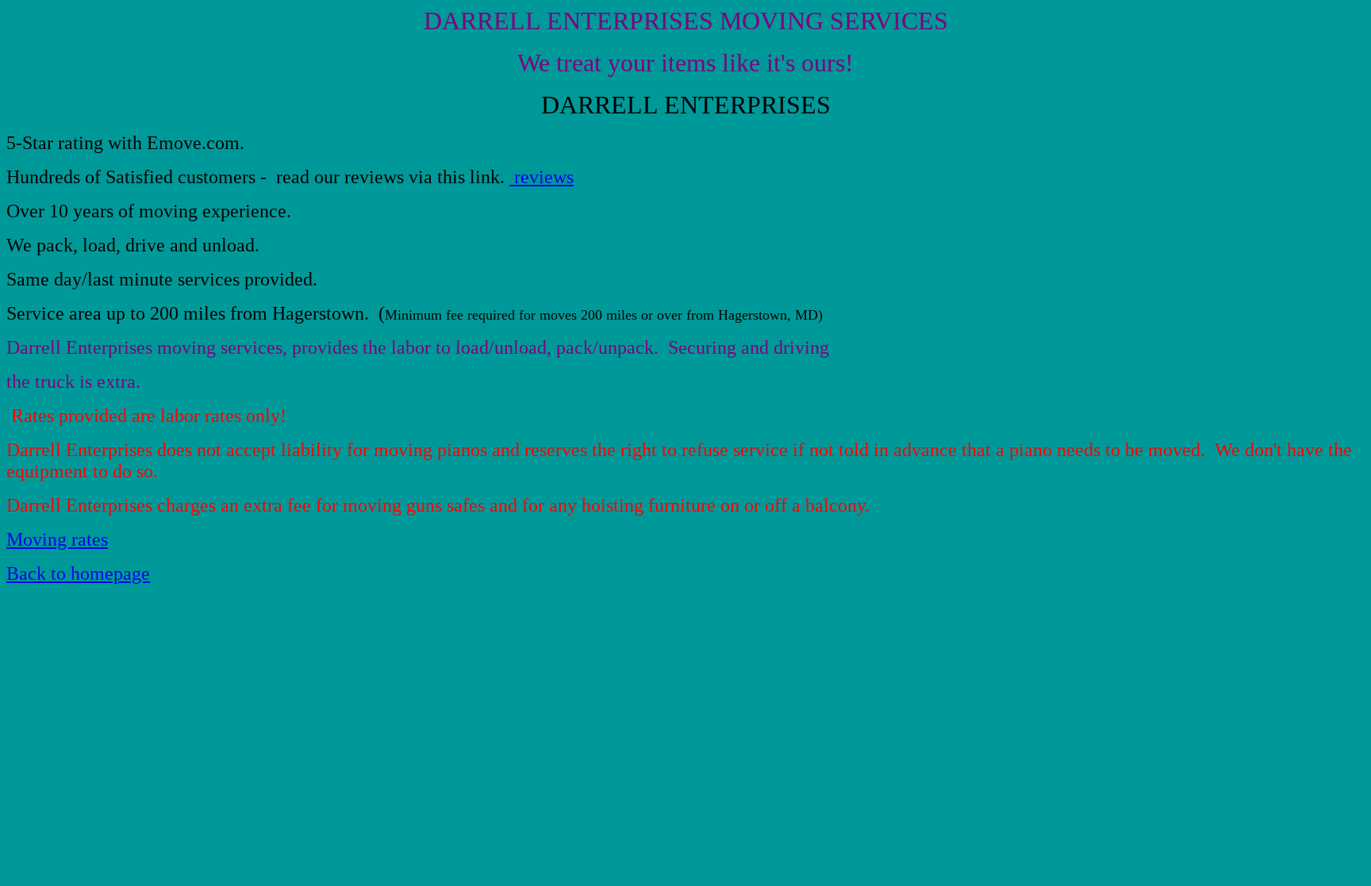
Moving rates (57, 539)
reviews (541, 177)
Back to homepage (78, 573)
